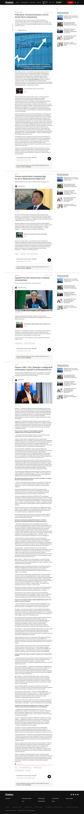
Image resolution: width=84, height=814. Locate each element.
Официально (17, 275)
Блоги (53, 801)
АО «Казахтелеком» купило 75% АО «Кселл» (34, 88)
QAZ (50, 2)
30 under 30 (39, 2)
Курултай (23, 253)
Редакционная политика (17, 807)
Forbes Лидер (41, 798)
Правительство (18, 343)
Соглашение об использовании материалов (54, 807)
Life (22, 801)
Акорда (17, 253)
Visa (16, 767)
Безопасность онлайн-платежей (72, 807)
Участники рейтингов (24, 2)
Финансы (16, 364)
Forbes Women (32, 2)
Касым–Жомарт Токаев (32, 253)
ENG (53, 2)
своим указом (39, 316)
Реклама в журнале (38, 807)
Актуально (17, 173)
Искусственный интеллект (25, 767)
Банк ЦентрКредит (19, 770)
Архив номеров (69, 798)
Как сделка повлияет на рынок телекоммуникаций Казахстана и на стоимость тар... (26, 91)
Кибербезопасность (37, 767)
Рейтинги (17, 2)
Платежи (28, 770)
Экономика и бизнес (18, 12)
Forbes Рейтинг (41, 801)
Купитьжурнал (70, 2)
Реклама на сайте (28, 807)
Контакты (7, 807)
